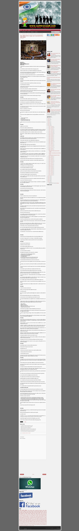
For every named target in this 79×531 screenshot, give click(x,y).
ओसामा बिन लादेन (43, 521)
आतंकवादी (37, 514)
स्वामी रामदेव (36, 512)
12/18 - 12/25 (51, 126)
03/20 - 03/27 (51, 163)
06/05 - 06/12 (51, 149)
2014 (49, 177)
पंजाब (31, 515)
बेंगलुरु (24, 515)
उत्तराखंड (37, 520)
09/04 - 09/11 (51, 139)
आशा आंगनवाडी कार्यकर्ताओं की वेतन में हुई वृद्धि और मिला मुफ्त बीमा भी (27, 431)
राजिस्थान (43, 522)
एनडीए (40, 523)
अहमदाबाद (41, 513)
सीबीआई (33, 514)
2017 (49, 124)
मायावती (41, 519)
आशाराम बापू (39, 521)
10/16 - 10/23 (51, 133)
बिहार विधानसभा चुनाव (22, 513)
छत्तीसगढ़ (29, 525)
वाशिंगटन (40, 516)
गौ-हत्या (36, 518)
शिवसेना (42, 516)
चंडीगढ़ (37, 518)
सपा (30, 514)
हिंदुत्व (27, 518)
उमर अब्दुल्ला (36, 515)
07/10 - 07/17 (51, 147)
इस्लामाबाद (33, 515)
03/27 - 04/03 (51, 162)
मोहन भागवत (33, 516)
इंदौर (44, 516)
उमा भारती (22, 515)
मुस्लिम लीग (27, 525)
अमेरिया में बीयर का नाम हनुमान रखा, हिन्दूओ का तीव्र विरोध (26, 426)
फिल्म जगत (40, 520)
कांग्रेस (23, 510)
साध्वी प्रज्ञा (36, 517)
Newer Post (21, 474)
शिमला (32, 523)
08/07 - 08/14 (51, 142)
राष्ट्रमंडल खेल (37, 516)
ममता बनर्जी (42, 520)
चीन (42, 517)
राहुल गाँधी (28, 511)
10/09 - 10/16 (51, 134)
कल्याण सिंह (42, 523)
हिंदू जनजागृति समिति (37, 524)
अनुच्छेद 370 (27, 524)
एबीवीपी (24, 522)
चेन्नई (39, 518)
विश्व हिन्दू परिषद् (38, 511)
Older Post (44, 474)
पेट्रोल (45, 523)
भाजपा (20, 510)
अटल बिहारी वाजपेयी (34, 521)
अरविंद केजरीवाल (21, 522)
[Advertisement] (27, 466)
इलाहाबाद (31, 518)
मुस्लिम (26, 510)
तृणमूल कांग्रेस (34, 522)
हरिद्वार (25, 523)
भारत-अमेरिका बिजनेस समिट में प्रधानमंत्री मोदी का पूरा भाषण (27, 425)
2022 (49, 119)
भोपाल (27, 514)
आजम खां (35, 520)
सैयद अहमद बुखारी (24, 524)
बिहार (27, 513)
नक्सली (46, 521)
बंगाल (25, 521)
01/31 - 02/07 (51, 170)
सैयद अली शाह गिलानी (24, 516)
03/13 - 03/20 (51, 164)
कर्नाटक (29, 514)
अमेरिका (44, 513)
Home (33, 474)
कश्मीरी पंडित (23, 517)
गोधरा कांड (26, 517)
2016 (49, 125)
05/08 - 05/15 (51, 157)
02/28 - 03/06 (51, 166)
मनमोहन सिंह (40, 512)
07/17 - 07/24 (51, 146)
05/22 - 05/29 (51, 156)
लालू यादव (45, 520)
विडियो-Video (45, 524)
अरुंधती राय (27, 515)
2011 (49, 180)
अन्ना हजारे (44, 512)
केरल (25, 515)
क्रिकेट (29, 522)
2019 (49, 121)
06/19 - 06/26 (51, 148)
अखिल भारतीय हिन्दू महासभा (30, 520)
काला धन (33, 518)
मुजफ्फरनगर (43, 519)
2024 (49, 118)
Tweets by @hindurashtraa (51, 36)
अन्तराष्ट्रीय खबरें (37, 510)
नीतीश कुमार (43, 518)
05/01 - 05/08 (51, 158)
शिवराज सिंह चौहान (23, 518)
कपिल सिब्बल (26, 522)
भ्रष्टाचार (20, 518)
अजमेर (20, 521)
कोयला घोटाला (24, 525)
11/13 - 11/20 (51, 132)
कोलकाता (30, 519)
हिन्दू (32, 510)
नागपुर (39, 519)
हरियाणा (25, 519)
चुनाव (24, 514)
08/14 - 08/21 (51, 141)
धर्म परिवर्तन (45, 515)
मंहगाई (33, 517)
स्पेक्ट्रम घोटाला (37, 513)
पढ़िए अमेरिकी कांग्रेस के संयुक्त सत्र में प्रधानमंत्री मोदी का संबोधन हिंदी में (31, 36)
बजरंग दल (37, 522)
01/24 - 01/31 (51, 171)
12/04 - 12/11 (51, 128)
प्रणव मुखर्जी (22, 521)
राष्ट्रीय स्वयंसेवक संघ (24, 511)
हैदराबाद (29, 518)
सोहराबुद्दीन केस (22, 523)
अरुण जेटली (30, 516)
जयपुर (30, 515)
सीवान (33, 525)
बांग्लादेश (44, 514)
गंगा (45, 516)
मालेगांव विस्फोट (28, 521)
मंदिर (44, 510)
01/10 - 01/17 (51, 173)
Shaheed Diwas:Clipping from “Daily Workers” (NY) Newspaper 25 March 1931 (55, 102)
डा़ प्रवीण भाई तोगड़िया (41, 515)
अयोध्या (35, 511)
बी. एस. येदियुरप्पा (45, 517)
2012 (49, 179)
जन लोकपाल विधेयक (33, 519)
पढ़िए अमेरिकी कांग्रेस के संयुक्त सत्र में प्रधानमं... (54, 155)
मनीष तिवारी (29, 523)
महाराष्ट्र (20, 516)
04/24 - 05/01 (51, 159)
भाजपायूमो (31, 517)
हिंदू (21, 517)
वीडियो (20, 523)
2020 (49, 120)
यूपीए (34, 517)
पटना (26, 514)
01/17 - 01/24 (51, 172)
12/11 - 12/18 (51, 127)
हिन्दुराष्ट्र (28, 516)
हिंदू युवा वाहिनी (20, 525)
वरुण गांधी (45, 522)
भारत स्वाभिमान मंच (33, 524)
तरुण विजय (31, 522)
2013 (49, 178)
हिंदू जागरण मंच (31, 525)
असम (26, 523)
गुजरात (24, 512)
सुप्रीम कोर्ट (22, 514)
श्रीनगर (33, 512)
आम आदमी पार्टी (42, 524)
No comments (22, 38)
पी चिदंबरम (40, 514)
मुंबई (22, 512)
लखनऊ (42, 511)
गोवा (27, 523)
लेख (46, 512)
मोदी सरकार (32, 511)
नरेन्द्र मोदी (29, 510)
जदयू (30, 524)
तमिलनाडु (41, 518)
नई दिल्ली (37, 519)
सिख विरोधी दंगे (34, 523)
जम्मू (44, 511)
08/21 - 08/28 (51, 140)
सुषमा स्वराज (22, 519)
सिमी (37, 523)
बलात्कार (28, 517)
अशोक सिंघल (27, 519)
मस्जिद (34, 513)
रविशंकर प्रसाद (22, 520)
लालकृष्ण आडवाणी (30, 513)
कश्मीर (34, 510)
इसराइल (39, 523)
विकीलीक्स (31, 521)
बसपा (39, 522)
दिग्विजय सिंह (27, 512)
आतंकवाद (35, 514)
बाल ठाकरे (41, 522)
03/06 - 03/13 (51, 165)
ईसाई (42, 514)
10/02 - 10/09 (51, 135)
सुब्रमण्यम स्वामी (40, 517)
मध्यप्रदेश (30, 512)
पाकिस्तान (41, 510)
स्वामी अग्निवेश (25, 520)
